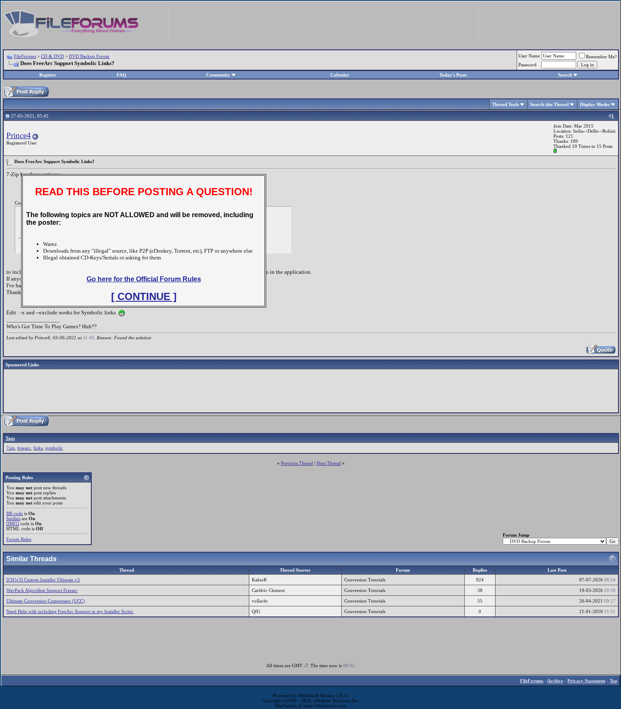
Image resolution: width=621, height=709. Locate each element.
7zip (10, 447)
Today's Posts (453, 74)
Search (565, 74)
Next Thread (328, 463)
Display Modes (595, 104)
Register (47, 74)
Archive (555, 680)
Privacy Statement (586, 680)
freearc (24, 447)
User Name (529, 55)
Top (613, 680)
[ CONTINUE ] (144, 296)
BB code (14, 513)
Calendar (339, 74)
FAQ (121, 74)
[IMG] (12, 523)
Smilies (13, 518)
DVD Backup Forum (89, 56)
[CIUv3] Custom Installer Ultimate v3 (43, 579)
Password (527, 64)
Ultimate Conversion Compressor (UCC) (45, 600)
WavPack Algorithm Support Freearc (42, 590)
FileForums (25, 56)
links (38, 447)
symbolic (54, 447)
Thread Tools (505, 104)
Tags (10, 438)
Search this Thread (549, 104)
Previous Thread (297, 463)
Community (218, 74)
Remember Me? (601, 56)
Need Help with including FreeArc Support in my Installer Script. (70, 611)
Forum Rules (18, 539)
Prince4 (18, 135)
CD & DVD (52, 56)
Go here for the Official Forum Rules (144, 279)
